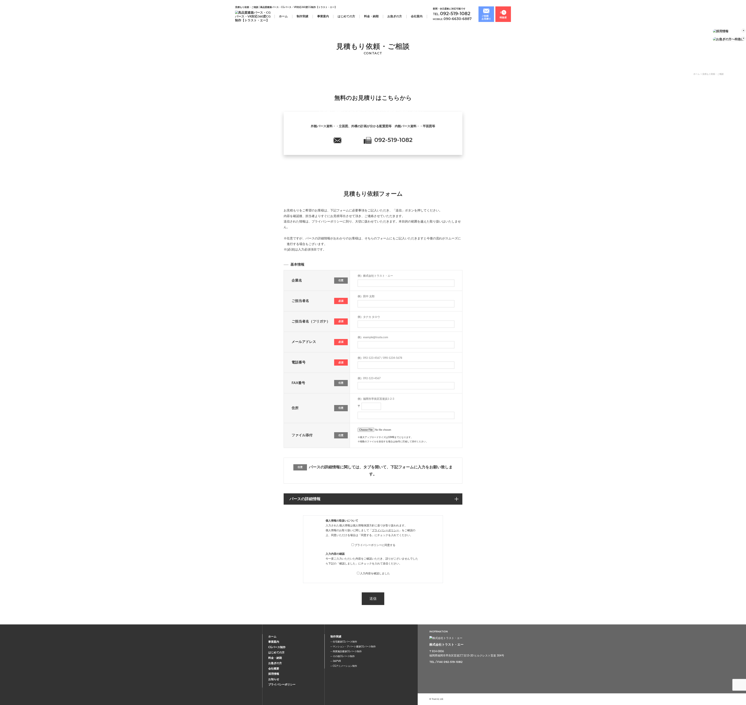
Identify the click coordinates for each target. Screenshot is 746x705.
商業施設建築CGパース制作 (347, 651)
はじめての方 (346, 16)
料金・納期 (371, 16)
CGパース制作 (277, 647)
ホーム (283, 16)
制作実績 (302, 16)
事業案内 (273, 642)
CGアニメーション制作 (345, 666)
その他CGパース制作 (344, 656)
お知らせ (273, 679)
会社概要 (273, 668)
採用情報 (273, 674)
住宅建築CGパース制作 (345, 642)
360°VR (337, 661)
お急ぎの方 (394, 16)
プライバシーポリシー (385, 530)
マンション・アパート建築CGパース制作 (354, 646)
